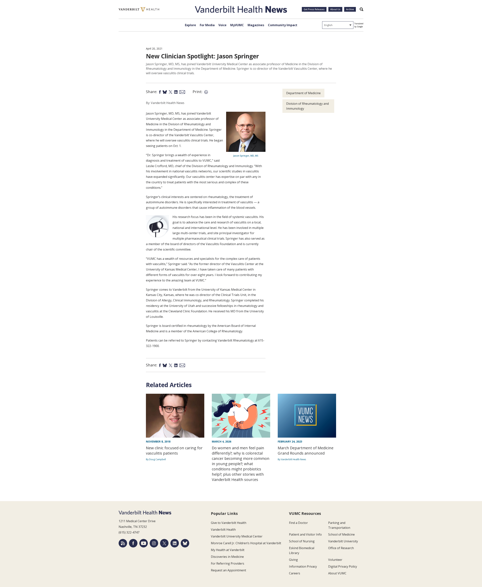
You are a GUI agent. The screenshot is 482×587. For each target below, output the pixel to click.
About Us (335, 9)
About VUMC (337, 573)
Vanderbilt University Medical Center (236, 536)
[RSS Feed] (123, 543)
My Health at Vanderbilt (227, 550)
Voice (222, 25)
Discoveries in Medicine (227, 557)
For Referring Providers (227, 563)
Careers (294, 573)
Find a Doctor (298, 523)
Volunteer (335, 560)
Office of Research (341, 548)
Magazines (256, 25)
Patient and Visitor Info (305, 534)
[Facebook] (133, 543)
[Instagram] (154, 543)
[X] (164, 543)
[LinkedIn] (174, 543)
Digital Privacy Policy (342, 566)
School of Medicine (341, 534)
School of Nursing (302, 541)
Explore (190, 25)
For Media (207, 25)
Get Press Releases (314, 9)
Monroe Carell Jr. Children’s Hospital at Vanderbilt (246, 543)
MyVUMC (237, 25)
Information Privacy (303, 566)
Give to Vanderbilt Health (228, 523)
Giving (293, 560)
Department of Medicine (303, 93)
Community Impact (282, 25)
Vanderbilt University (343, 541)
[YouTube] (143, 543)
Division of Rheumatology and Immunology (307, 106)
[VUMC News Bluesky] (185, 543)
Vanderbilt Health (223, 529)
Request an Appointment (228, 570)
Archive (350, 9)
